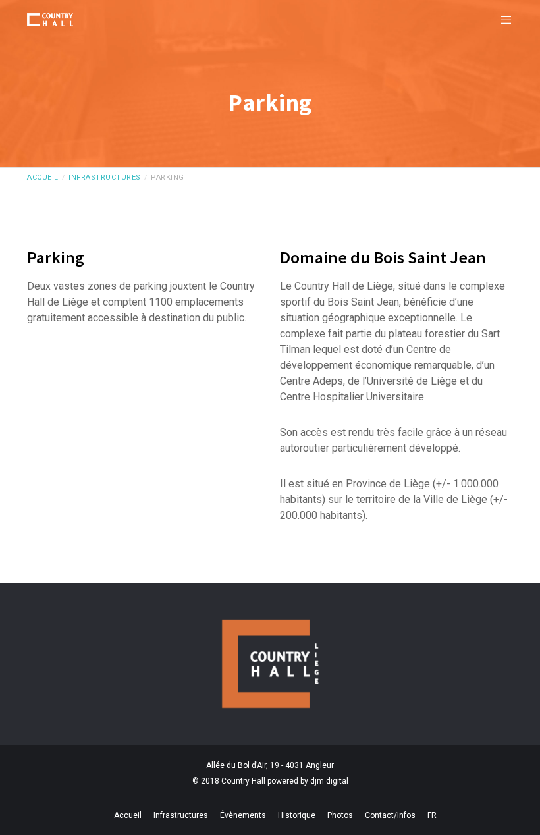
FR (432, 815)
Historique (296, 815)
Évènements (243, 815)
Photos (340, 815)
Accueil (128, 815)
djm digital (329, 781)
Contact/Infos (390, 815)
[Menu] (501, 20)
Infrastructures (180, 815)
